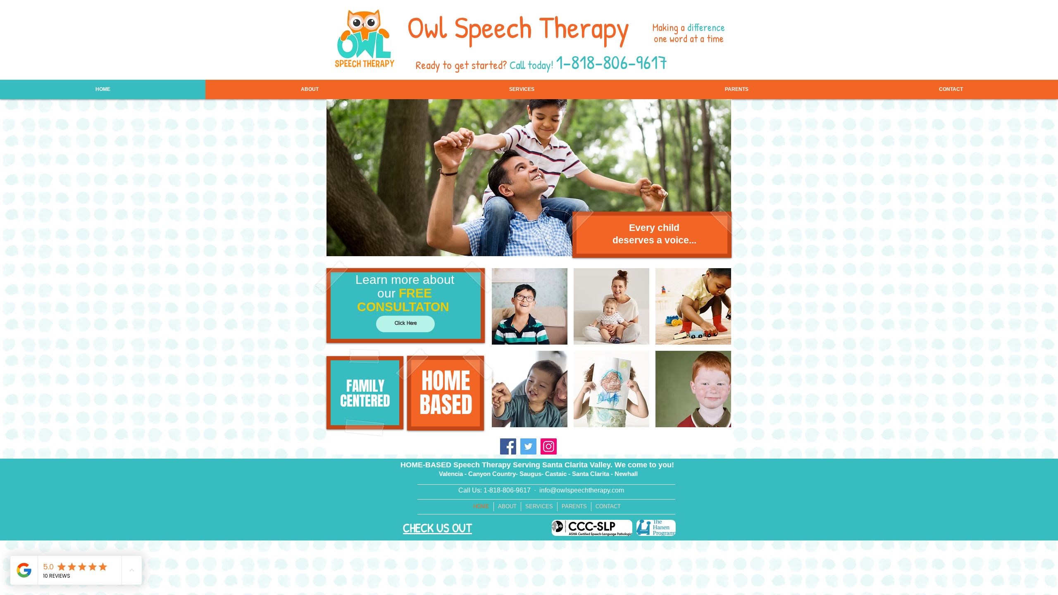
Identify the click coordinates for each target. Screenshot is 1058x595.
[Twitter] (528, 446)
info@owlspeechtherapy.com (581, 490)
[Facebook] (508, 446)
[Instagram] (549, 446)
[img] (529, 306)
